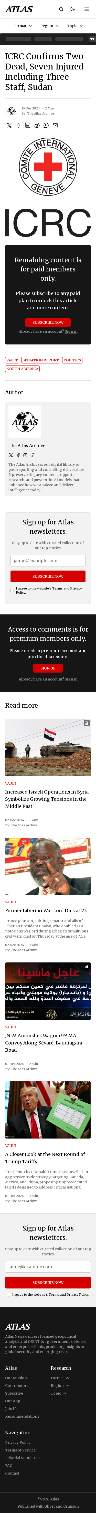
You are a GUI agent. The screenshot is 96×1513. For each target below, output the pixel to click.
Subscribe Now (48, 322)
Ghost (49, 1506)
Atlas (54, 1499)
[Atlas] (19, 9)
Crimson (71, 1506)
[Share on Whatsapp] (46, 125)
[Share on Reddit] (37, 125)
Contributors (16, 1385)
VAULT (12, 360)
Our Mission (16, 1378)
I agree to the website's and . (49, 590)
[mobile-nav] (87, 9)
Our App (12, 1401)
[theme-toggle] (72, 9)
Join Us (11, 1408)
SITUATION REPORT (41, 360)
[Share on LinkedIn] (28, 125)
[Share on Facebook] (18, 125)
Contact (12, 1473)
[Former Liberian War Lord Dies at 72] (48, 866)
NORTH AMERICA (22, 369)
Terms (57, 588)
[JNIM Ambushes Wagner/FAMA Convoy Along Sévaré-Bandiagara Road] (48, 991)
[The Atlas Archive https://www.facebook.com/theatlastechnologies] (18, 455)
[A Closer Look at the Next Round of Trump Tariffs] (48, 1110)
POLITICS (72, 360)
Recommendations (22, 1416)
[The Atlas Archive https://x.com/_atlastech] (11, 455)
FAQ (9, 1465)
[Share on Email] (55, 125)
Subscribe (14, 1393)
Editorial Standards (22, 1458)
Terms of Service (20, 1450)
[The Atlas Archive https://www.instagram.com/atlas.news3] (25, 455)
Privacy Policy (77, 1294)
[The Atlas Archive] (11, 111)
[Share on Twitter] (9, 125)
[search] (61, 9)
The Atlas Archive (40, 113)
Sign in (71, 331)
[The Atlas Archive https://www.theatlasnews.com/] (32, 455)
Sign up (48, 668)
